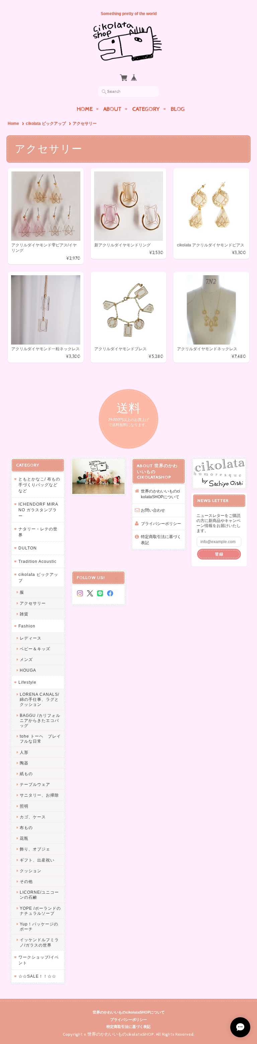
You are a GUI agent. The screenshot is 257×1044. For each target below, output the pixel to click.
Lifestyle (27, 682)
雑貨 (24, 614)
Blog (178, 109)
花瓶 (24, 838)
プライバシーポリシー (161, 523)
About (112, 109)
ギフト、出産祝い (37, 860)
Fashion (26, 626)
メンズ (26, 659)
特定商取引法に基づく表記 (161, 539)
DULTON (27, 548)
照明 (24, 806)
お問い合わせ (153, 510)
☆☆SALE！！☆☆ (37, 976)
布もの (26, 827)
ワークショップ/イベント (38, 960)
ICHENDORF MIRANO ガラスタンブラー (38, 510)
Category (146, 109)
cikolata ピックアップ (46, 123)
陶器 (24, 763)
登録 (219, 554)
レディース (30, 638)
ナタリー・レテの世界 (38, 532)
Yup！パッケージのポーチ (39, 926)
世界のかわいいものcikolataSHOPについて (160, 494)
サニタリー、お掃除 (39, 795)
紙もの (26, 773)
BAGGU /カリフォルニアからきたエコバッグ (40, 720)
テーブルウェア (35, 784)
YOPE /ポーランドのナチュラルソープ (40, 910)
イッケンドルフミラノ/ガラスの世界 (39, 942)
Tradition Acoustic (37, 561)
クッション (30, 871)
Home (85, 109)
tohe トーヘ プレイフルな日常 (40, 738)
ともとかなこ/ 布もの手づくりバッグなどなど (39, 485)
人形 (24, 752)
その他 (26, 881)
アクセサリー (33, 603)
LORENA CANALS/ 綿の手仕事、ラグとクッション (42, 699)
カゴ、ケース (33, 817)
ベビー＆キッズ (35, 649)
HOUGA (28, 670)
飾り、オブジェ (35, 849)
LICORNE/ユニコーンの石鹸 (39, 894)
